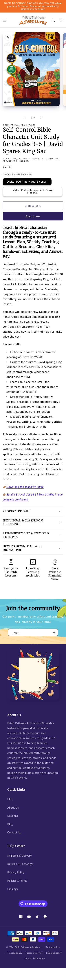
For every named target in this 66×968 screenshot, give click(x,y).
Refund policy (53, 947)
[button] (5, 20)
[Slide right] (41, 118)
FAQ (10, 799)
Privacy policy (15, 953)
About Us (13, 807)
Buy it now (33, 216)
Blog (10, 824)
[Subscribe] (54, 632)
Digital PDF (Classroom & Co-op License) (33, 191)
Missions (12, 815)
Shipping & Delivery (19, 855)
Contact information (35, 958)
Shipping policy (54, 953)
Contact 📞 (14, 832)
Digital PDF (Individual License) (27, 181)
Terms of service (34, 953)
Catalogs (12, 889)
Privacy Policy (15, 872)
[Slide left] (25, 118)
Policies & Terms (17, 880)
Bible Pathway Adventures (28, 947)
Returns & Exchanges (20, 863)
